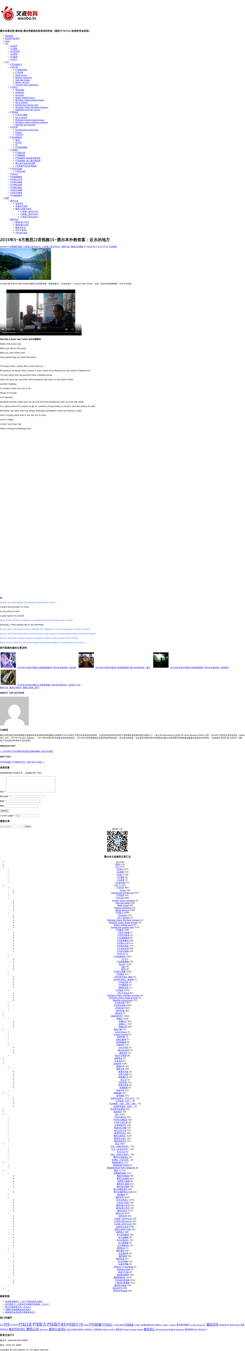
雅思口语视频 (77, 246)
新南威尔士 (123, 1077)
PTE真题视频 (21, 147)
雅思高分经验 (120, 1285)
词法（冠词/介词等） (120, 1154)
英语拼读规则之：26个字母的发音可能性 (23, 1301)
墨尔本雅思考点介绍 (123, 1192)
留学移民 (120, 1095)
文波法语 (118, 1061)
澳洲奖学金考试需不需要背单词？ (20, 1312)
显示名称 (5, 796)
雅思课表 (123, 1256)
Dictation (19, 95)
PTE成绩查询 (16, 195)
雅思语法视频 (123, 1186)
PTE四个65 (56, 1324)
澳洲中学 (120, 1066)
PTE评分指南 (16, 182)
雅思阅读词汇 (120, 1141)
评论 (3, 792)
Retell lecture (22, 82)
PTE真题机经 (16, 137)
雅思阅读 (120, 1259)
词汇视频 (193, 1325)
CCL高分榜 (15, 51)
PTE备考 (120, 930)
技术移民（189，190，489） (123, 1104)
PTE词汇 (107, 1324)
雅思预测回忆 (120, 1277)
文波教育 (113, 246)
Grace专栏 (123, 1047)
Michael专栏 (123, 1050)
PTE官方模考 (16, 193)
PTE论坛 (14, 174)
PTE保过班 (20, 152)
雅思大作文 (20, 227)
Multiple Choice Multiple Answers (31, 107)
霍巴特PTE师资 (120, 1291)
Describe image (22, 80)
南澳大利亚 (123, 1071)
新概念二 (123, 1024)
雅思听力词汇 (120, 1138)
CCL (6, 43)
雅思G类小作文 (22, 225)
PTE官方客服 (16, 190)
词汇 (117, 1114)
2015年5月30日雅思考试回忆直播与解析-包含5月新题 (26, 751)
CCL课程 (13, 48)
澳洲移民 (118, 1093)
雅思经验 (140, 1330)
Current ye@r (7, 815)
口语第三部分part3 (29, 217)
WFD (17, 140)
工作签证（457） (123, 1101)
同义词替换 (123, 1261)
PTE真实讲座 (21, 70)
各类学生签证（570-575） (123, 1098)
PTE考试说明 (16, 185)
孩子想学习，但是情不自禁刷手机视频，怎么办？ (27, 1304)
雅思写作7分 (224, 1325)
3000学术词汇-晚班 (123, 977)
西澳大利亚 (123, 1085)
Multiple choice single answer (29, 100)
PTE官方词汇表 (121, 1122)
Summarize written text (26, 130)
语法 (117, 1144)
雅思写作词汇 (120, 1133)
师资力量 (118, 1029)
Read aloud (21, 75)
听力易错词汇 (123, 1245)
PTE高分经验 (16, 169)
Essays (18, 132)
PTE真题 (86, 1325)
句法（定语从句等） (120, 1149)
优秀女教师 (121, 1039)
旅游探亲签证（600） (123, 1106)
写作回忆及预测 (122, 1280)
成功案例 (121, 1194)
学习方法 (121, 1152)
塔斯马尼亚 (123, 1074)
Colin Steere (121, 1032)
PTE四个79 (74, 1324)
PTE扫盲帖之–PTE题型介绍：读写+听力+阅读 (22, 762)
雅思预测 (189, 1329)
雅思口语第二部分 (31, 687)
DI (16, 145)
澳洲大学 (120, 1069)
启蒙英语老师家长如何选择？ (18, 1309)
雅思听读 (121, 1248)
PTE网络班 (20, 155)
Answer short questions (26, 85)
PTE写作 (14, 127)
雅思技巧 (119, 1329)
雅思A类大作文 (201, 1325)
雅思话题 (158, 1330)
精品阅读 (9, 36)
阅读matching (123, 1269)
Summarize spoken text (26, 105)
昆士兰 (123, 1079)
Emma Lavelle (121, 1034)
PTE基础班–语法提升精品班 (28, 158)
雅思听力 (120, 1232)
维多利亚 (123, 1082)
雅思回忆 (99, 1329)
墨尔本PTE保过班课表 (25, 163)
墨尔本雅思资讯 (120, 1189)
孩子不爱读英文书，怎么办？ (18, 1307)
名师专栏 (120, 1045)
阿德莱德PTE (118, 1162)
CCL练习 (13, 59)
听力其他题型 (123, 1235)
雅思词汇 (149, 1329)
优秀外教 (121, 1037)
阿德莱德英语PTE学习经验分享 (121, 1168)
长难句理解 (123, 1264)
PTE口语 (14, 67)
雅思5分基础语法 (121, 1157)
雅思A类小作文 (22, 222)
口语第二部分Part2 (29, 214)
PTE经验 (95, 1324)
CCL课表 (13, 54)
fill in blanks (21, 102)
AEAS (117, 864)
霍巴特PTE (118, 1288)
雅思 (7, 198)
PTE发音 (19, 72)
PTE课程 (14, 150)
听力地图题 (123, 1237)
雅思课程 (120, 1251)
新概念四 (123, 1027)
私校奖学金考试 (12, 38)
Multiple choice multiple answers (31, 122)
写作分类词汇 (122, 1200)
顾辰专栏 (123, 1053)
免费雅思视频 (16, 246)
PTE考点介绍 (16, 179)
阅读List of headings (123, 1267)
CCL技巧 (13, 46)
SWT (123, 967)
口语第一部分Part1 (29, 211)
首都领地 (123, 1087)
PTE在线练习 (16, 64)
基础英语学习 (117, 1016)
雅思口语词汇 (120, 1136)
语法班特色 (123, 1253)
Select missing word (25, 97)
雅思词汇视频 (123, 1184)
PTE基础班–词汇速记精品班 (28, 161)
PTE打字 (19, 135)
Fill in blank (21, 117)
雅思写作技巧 (235, 1325)
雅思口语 (14, 201)
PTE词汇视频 (21, 115)
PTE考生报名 (16, 187)
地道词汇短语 (21, 206)
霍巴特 (196, 1330)
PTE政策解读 (16, 177)
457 (118, 862)
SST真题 (137, 1325)
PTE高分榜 (20, 171)
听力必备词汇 (123, 1240)
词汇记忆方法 (120, 1130)
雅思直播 (133, 1330)
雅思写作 (14, 219)
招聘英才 (118, 1058)
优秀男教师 (121, 1042)
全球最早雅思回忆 (147, 1325)
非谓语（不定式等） (121, 1160)
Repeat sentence (23, 77)
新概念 (120, 1018)
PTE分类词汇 (120, 1117)
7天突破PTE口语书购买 (26, 166)
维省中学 (120, 1090)
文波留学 (117, 1063)
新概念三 (123, 1021)
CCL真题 (13, 57)
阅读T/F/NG (123, 1272)
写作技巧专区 (21, 233)
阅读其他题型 (123, 1275)
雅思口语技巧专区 (23, 209)
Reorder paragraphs (25, 125)
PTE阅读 (14, 112)
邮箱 (3, 801)
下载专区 (118, 1013)
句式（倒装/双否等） (120, 1146)
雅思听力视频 (123, 1181)
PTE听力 (14, 87)
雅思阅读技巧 (180, 1330)
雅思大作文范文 (109, 1330)
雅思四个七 (89, 1329)
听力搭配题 (123, 1243)
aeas (7, 41)
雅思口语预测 (72, 1330)
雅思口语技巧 (15, 687)
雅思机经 (127, 1330)
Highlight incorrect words (27, 110)
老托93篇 (19, 90)
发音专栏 (19, 203)
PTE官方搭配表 (120, 1120)
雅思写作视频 (123, 1176)
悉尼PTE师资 (121, 1055)
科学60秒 (19, 92)
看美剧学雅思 (183, 1325)
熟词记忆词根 (120, 1128)
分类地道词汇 (120, 1125)
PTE (7, 62)
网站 (2, 806)
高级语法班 (123, 987)
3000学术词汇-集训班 (123, 979)
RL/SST (18, 142)
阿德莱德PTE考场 (121, 1165)
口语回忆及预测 (122, 1283)
